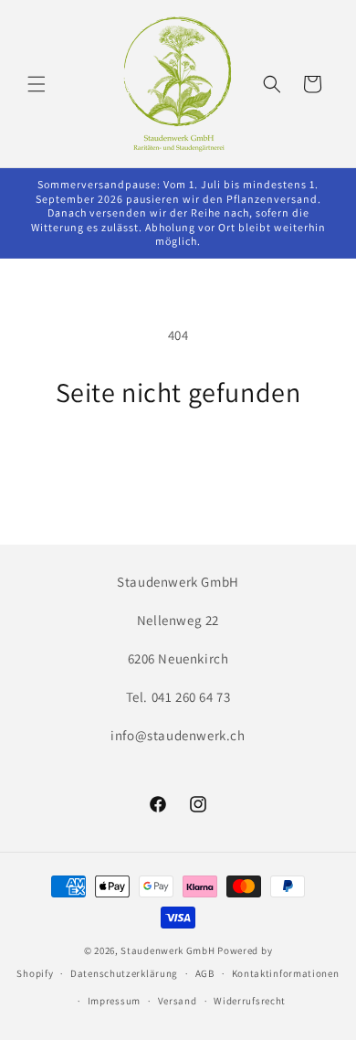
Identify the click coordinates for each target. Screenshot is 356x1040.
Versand (177, 1000)
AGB (205, 973)
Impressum (114, 1000)
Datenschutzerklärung (124, 973)
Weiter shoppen (178, 458)
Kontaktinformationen (286, 973)
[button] (36, 84)
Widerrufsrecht (250, 1000)
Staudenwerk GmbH (167, 950)
